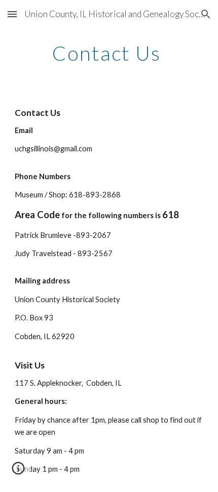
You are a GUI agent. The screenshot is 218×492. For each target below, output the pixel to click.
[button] (12, 14)
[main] (109, 53)
